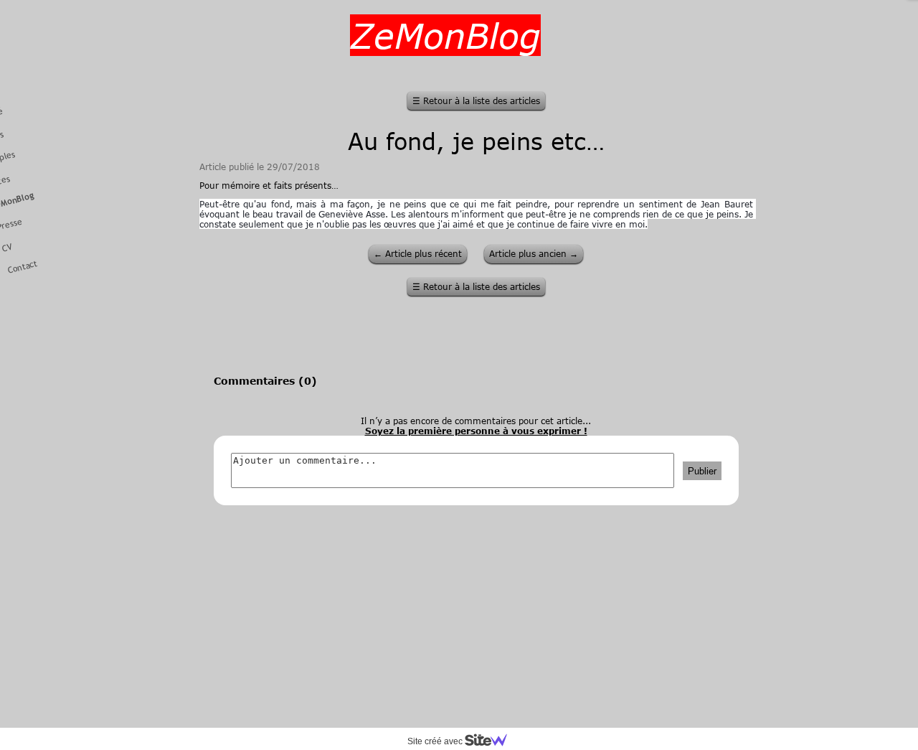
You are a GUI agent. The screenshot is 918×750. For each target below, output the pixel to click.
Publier (702, 471)
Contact (22, 267)
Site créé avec (436, 741)
